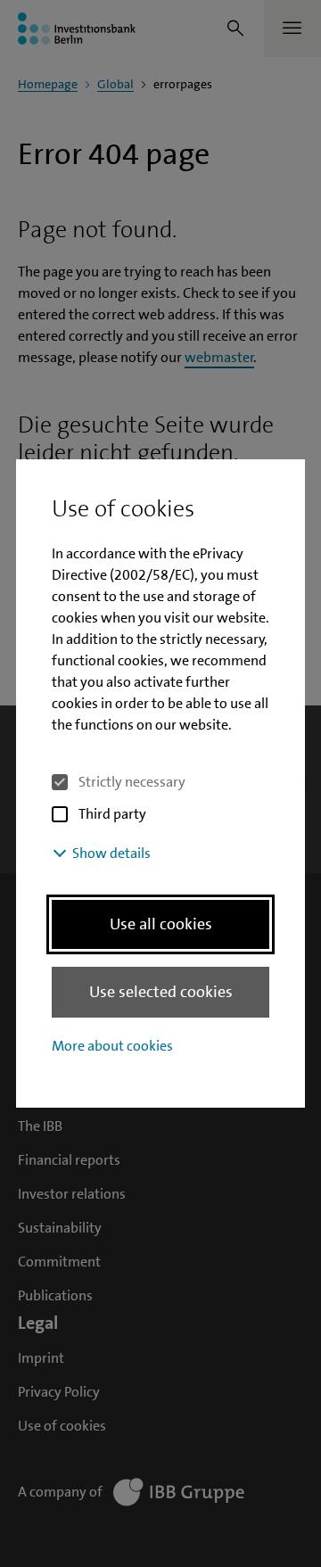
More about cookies (112, 1045)
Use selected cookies (161, 991)
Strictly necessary (131, 781)
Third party (112, 813)
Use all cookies (161, 924)
